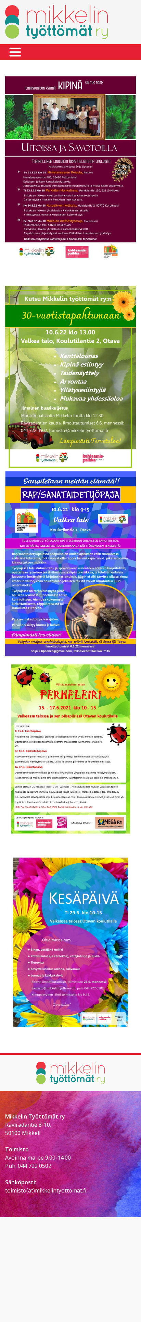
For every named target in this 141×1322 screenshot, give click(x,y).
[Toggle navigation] (15, 52)
